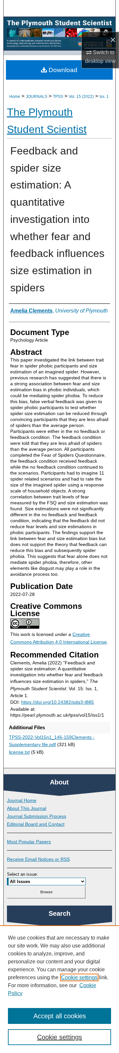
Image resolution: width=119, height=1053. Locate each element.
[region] (59, 989)
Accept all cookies (59, 1016)
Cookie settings (79, 977)
